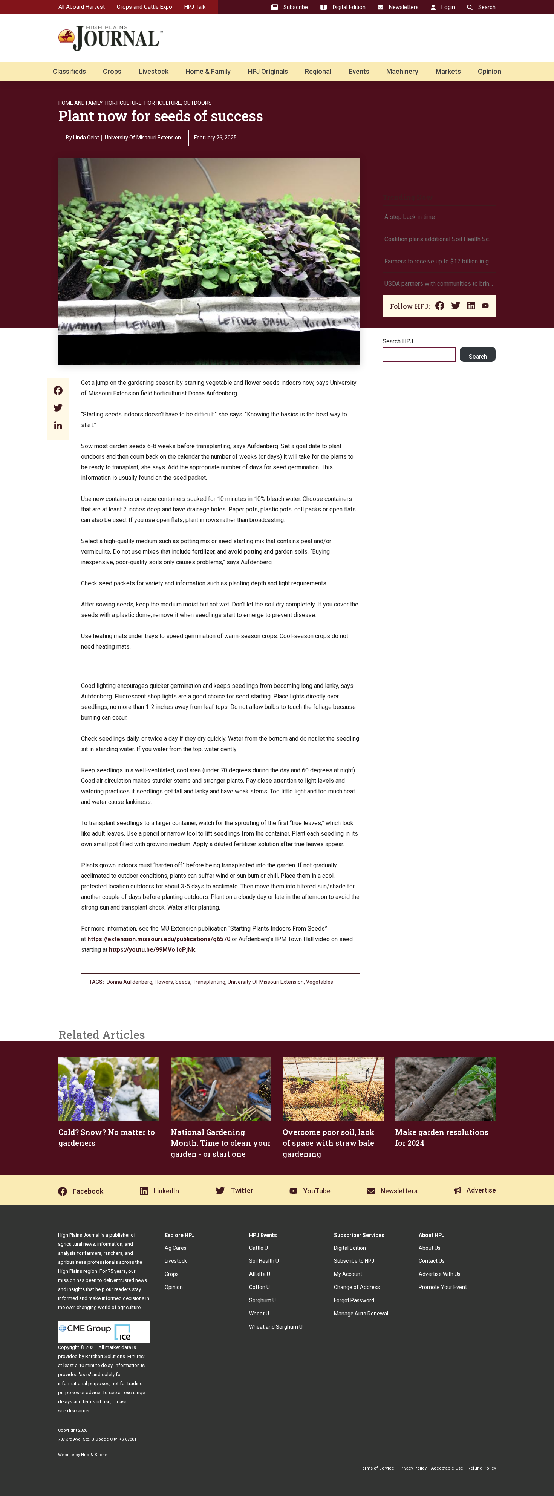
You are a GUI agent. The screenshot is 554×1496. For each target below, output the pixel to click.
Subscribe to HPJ (354, 1261)
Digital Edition (350, 1248)
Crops (112, 71)
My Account (348, 1274)
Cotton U (259, 1287)
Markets (448, 71)
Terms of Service (377, 1468)
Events (359, 71)
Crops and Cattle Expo (144, 6)
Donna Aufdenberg (129, 982)
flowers (164, 982)
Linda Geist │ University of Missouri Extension (127, 138)
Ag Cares (176, 1248)
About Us (430, 1248)
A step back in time (410, 216)
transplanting (209, 982)
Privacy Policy (413, 1468)
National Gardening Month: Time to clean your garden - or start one (221, 1143)
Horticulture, (124, 103)
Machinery (402, 71)
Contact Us (432, 1261)
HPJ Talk (194, 6)
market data (118, 1347)
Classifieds (69, 71)
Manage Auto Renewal (361, 1314)
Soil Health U (264, 1261)
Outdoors (198, 103)
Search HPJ (398, 341)
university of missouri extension (266, 982)
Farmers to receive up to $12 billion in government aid (439, 261)
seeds (182, 982)
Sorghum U (262, 1300)
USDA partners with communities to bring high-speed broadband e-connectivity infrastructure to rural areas (439, 283)
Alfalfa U (259, 1274)
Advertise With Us (440, 1274)
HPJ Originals (268, 71)
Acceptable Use (447, 1468)
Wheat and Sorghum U (276, 1327)
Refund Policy (482, 1468)
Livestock (153, 71)
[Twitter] (58, 409)
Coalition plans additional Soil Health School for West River (439, 239)
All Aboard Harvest (81, 6)
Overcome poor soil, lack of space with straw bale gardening (329, 1143)
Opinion (489, 71)
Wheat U (259, 1314)
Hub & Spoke (94, 1454)
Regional (318, 71)
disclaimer (78, 1410)
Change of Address (357, 1287)
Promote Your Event (443, 1287)
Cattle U (258, 1248)
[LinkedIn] (58, 426)
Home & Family (208, 71)
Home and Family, (81, 103)
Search (478, 356)
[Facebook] (58, 391)
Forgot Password (354, 1300)
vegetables (319, 982)
